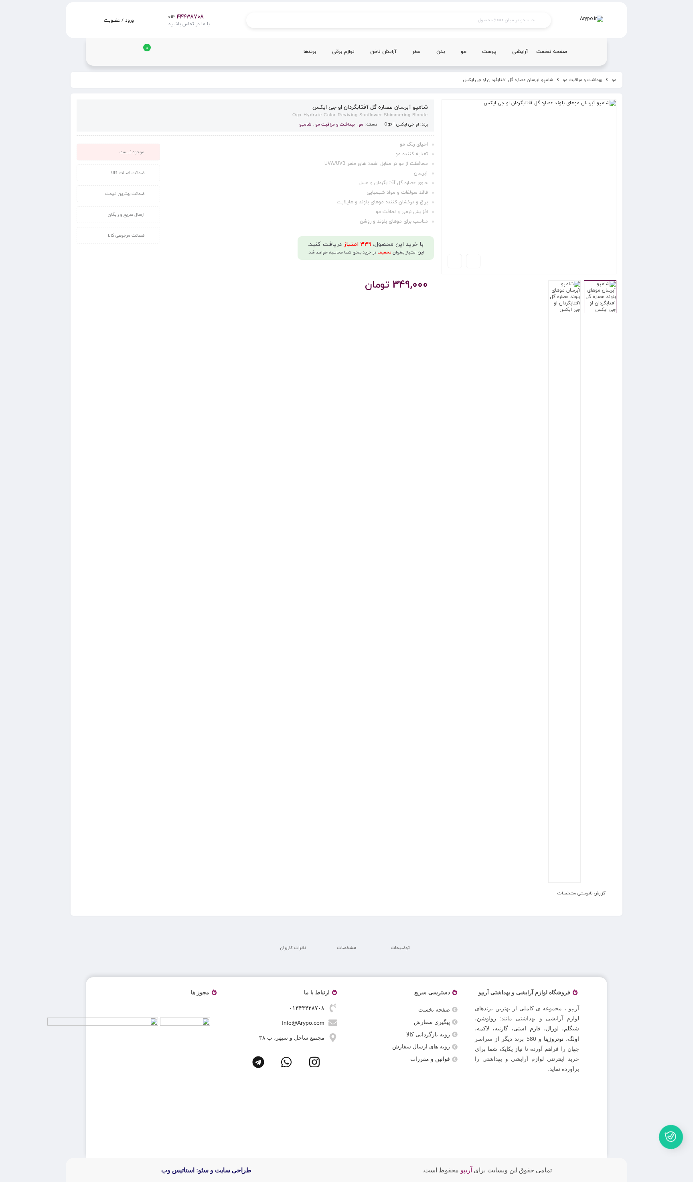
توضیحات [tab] (400, 948)
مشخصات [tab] (346, 948)
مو (614, 80)
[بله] (671, 1140)
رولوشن (486, 1018)
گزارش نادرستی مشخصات (581, 893)
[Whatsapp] (286, 1062)
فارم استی (526, 1028)
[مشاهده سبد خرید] (141, 55)
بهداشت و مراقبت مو (582, 80)
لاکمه (483, 1028)
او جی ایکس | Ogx (401, 124)
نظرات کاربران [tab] (293, 948)
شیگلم (571, 1028)
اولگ (573, 1039)
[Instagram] (314, 1062)
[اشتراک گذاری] (473, 261)
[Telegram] (258, 1062)
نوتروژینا (553, 1039)
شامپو (305, 124)
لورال (552, 1028)
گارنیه (501, 1028)
